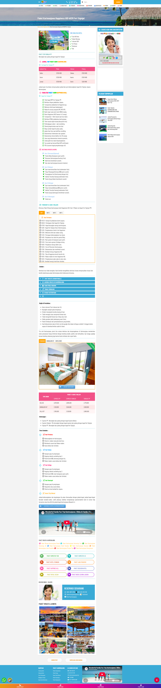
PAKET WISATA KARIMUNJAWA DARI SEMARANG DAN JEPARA (113, 109)
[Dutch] (109, 33)
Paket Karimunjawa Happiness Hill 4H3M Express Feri (80, 633)
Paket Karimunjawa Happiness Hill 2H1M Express (52, 633)
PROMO (106, 5)
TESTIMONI (71, 677)
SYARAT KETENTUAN (50, 293)
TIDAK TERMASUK (49, 289)
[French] (103, 33)
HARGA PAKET (64, 5)
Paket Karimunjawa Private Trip (64, 548)
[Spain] (106, 33)
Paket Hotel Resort (57, 675)
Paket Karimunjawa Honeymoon (84, 548)
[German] (104, 33)
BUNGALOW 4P (50, 341)
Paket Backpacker (56, 680)
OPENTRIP (90, 5)
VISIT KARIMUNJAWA (73, 679)
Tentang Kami (41, 671)
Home (39, 26)
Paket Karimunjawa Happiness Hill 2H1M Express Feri (80, 649)
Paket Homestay (56, 677)
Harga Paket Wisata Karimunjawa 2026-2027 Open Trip (113, 100)
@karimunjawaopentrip (74, 675)
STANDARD (42, 341)
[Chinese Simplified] (119, 33)
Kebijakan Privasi (41, 677)
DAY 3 (54, 213)
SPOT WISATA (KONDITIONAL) (52, 279)
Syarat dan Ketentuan (42, 680)
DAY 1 (42, 213)
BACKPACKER (98, 5)
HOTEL (55, 5)
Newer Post (54, 660)
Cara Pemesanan (41, 675)
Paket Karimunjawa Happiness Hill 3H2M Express (80, 617)
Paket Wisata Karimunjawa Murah (50, 543)
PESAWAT (49, 5)
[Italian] (108, 33)
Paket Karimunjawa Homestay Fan (72, 543)
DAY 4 (61, 213)
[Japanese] (114, 33)
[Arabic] (118, 33)
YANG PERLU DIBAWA (50, 286)
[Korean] (116, 33)
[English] (101, 33)
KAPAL (41, 5)
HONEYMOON (81, 5)
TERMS (120, 5)
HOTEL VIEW (59, 341)
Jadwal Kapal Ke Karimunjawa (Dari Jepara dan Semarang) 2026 (114, 127)
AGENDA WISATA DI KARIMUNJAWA (54, 282)
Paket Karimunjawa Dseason (80, 546)
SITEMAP (113, 5)
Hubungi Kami (41, 673)
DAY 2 (48, 213)
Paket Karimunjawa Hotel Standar (59, 546)
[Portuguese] (113, 33)
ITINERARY (73, 5)
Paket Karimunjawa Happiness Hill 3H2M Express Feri (52, 649)
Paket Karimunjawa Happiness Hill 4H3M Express (52, 617)
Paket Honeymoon (56, 671)
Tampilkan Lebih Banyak (76, 660)
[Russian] (111, 33)
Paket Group (55, 673)
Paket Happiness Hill (45, 26)
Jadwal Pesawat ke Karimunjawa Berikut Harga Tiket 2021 (114, 118)
